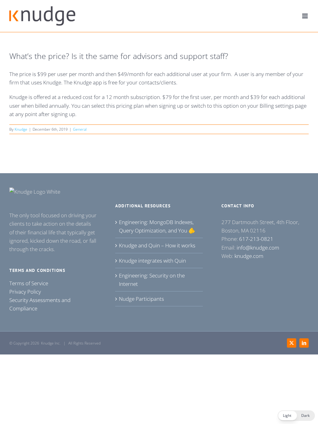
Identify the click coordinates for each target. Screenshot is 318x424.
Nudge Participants (141, 298)
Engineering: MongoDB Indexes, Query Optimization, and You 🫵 (157, 226)
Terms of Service (28, 283)
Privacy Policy (25, 291)
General (80, 129)
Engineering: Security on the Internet (152, 279)
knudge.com (248, 255)
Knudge (21, 129)
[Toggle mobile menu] (305, 16)
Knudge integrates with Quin (152, 260)
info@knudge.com (258, 247)
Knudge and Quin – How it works (157, 245)
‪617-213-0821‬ (256, 238)
